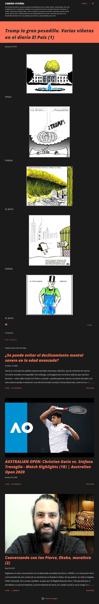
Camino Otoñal (14, 3)
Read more (90, 388)
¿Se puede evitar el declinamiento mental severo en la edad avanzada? (44, 357)
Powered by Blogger (51, 598)
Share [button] (89, 325)
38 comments (16, 484)
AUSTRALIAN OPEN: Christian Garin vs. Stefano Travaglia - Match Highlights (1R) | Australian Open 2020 (49, 467)
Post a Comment (11, 340)
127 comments (16, 388)
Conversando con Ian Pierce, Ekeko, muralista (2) (48, 560)
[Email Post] (6, 325)
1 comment (15, 590)
